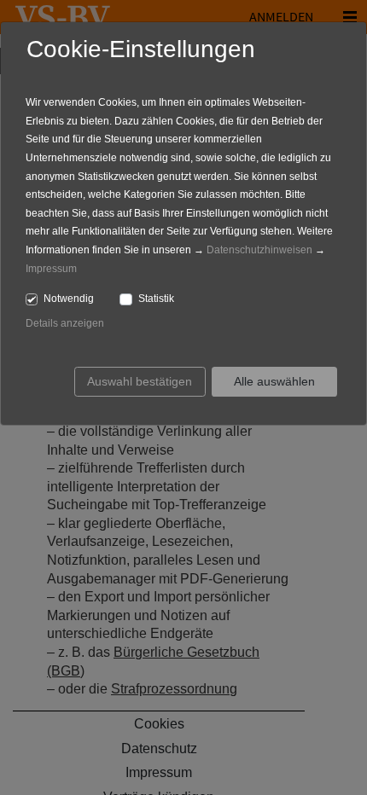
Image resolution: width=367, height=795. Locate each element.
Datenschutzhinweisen (259, 250)
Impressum (51, 269)
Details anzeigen (65, 323)
